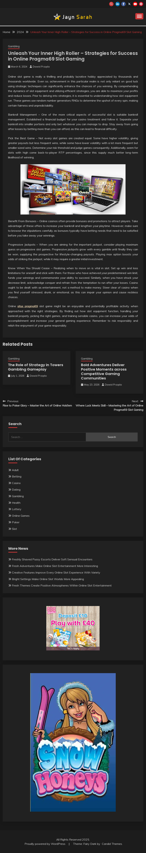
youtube (135, 4)
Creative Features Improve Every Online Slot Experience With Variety (56, 572)
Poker (15, 522)
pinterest (141, 4)
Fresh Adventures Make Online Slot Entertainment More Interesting (55, 566)
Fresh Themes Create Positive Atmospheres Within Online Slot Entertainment (62, 585)
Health (16, 502)
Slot (14, 529)
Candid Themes (112, 844)
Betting (16, 476)
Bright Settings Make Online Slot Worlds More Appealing (48, 579)
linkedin (117, 4)
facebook (123, 4)
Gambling (14, 46)
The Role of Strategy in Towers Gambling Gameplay (35, 367)
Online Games (21, 515)
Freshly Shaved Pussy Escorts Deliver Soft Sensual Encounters (52, 559)
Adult (15, 470)
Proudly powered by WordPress (45, 844)
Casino (16, 483)
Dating (16, 489)
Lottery (16, 509)
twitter (129, 4)
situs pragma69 (27, 306)
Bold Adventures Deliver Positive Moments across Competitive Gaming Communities (104, 371)
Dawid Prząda (41, 66)
